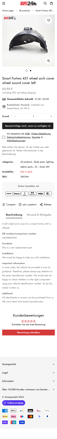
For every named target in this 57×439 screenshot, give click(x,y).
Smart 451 (45, 166)
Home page (7, 10)
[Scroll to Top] (52, 424)
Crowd (5, 116)
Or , (37, 166)
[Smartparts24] (28, 3)
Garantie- (36, 137)
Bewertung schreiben (28, 332)
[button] (51, 3)
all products (24, 10)
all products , (26, 162)
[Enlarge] (48, 60)
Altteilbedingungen (16, 140)
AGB (27, 133)
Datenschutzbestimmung (18, 137)
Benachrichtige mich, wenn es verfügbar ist (27, 126)
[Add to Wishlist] (48, 20)
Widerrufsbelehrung (41, 133)
